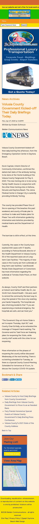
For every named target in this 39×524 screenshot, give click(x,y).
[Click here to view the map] (15, 486)
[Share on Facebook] (5, 380)
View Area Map (13, 460)
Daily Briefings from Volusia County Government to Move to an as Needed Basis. (21, 405)
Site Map (4, 518)
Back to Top (6, 431)
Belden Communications (17, 512)
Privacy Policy (14, 518)
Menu (4, 21)
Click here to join (12, 454)
